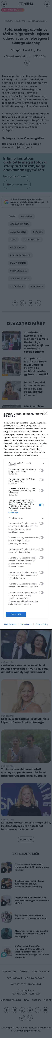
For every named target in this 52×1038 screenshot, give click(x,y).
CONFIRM (16, 614)
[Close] (46, 414)
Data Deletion (10, 624)
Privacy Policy (42, 624)
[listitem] (26, 464)
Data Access (26, 624)
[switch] (41, 470)
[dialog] (26, 519)
